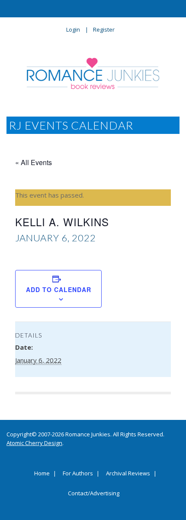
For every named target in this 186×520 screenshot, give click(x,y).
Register (104, 29)
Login (73, 29)
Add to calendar (58, 289)
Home (42, 473)
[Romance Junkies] (93, 73)
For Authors (78, 473)
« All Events (33, 162)
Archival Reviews (128, 473)
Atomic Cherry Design (34, 443)
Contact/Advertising (93, 493)
